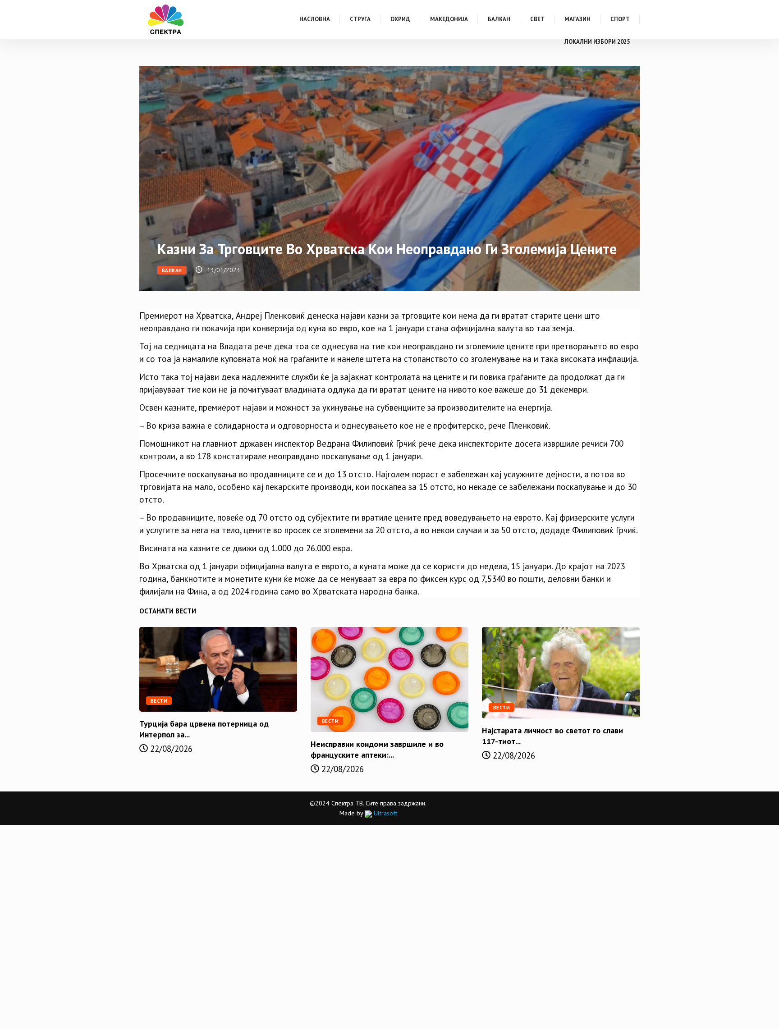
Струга (360, 19)
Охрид (400, 19)
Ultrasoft (384, 813)
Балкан (499, 19)
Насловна (314, 19)
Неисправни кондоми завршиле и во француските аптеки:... (377, 749)
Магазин (577, 19)
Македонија (449, 19)
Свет (537, 19)
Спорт (620, 19)
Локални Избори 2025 (597, 42)
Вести (159, 701)
